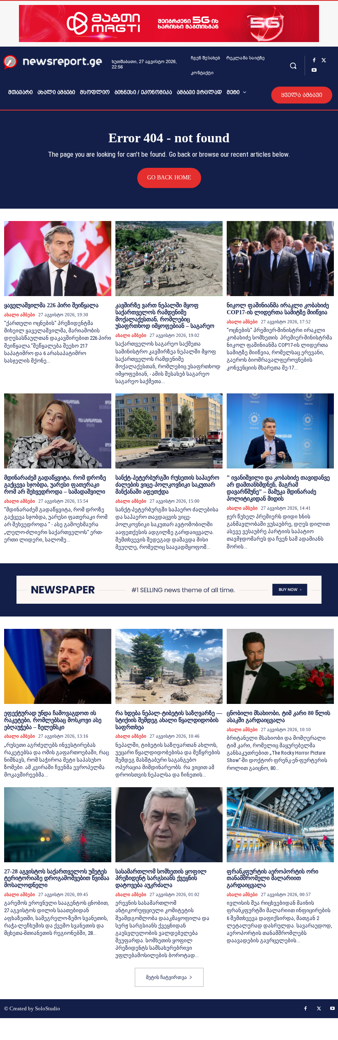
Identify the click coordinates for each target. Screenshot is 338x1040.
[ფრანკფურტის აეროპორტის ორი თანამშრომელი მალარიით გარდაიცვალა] (280, 824)
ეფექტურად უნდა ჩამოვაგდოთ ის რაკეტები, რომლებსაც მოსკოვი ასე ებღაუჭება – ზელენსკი (52, 720)
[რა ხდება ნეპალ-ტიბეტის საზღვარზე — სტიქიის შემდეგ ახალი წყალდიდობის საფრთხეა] (169, 666)
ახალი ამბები (19, 314)
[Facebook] (314, 61)
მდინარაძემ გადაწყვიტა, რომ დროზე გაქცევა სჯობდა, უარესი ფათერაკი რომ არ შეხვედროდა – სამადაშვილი (55, 485)
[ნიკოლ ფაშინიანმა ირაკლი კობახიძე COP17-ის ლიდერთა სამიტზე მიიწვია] (280, 258)
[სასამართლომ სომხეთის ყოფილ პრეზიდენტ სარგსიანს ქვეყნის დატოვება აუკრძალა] (169, 824)
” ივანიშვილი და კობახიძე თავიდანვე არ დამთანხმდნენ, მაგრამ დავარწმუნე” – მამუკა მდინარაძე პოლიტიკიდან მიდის (278, 488)
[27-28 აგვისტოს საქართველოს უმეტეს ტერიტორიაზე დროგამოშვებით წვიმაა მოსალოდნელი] (57, 824)
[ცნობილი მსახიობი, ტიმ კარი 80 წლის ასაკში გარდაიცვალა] (280, 666)
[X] (324, 61)
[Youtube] (314, 70)
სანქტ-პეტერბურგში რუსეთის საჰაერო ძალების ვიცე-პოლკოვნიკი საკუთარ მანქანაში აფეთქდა (167, 485)
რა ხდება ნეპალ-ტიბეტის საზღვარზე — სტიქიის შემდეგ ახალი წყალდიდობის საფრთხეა (168, 720)
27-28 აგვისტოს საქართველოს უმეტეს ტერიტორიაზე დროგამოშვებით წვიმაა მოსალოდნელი (56, 878)
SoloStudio (47, 1008)
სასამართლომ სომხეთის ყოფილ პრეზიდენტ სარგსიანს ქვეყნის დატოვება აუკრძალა (161, 878)
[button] (293, 65)
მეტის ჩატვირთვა (166, 977)
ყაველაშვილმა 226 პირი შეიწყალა (51, 305)
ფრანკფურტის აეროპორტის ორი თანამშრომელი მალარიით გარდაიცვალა (272, 878)
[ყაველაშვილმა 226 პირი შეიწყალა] (57, 258)
